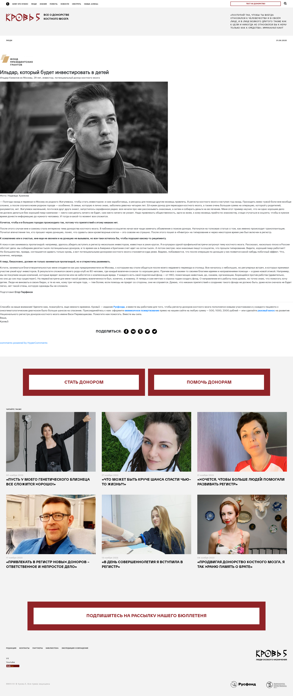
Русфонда (119, 306)
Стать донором (83, 382)
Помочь (54, 4)
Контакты (24, 648)
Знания (43, 4)
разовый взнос (266, 310)
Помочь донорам (209, 382)
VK (7, 658)
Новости (65, 4)
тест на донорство (255, 4)
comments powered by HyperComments (23, 342)
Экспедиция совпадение (75, 648)
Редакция (11, 648)
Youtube (10, 661)
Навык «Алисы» (91, 4)
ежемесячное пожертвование (142, 310)
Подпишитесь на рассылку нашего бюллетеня (146, 616)
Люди (34, 4)
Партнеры (38, 648)
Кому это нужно (20, 4)
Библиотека (52, 648)
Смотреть (76, 4)
